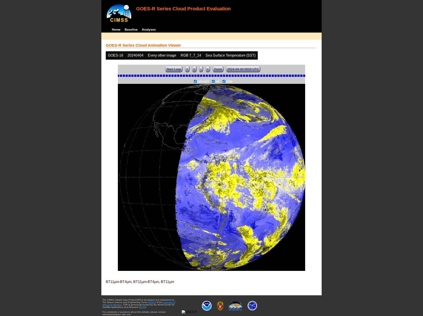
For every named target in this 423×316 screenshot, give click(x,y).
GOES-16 (115, 55)
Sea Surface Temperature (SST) (231, 55)
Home (116, 29)
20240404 (135, 55)
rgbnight (203, 81)
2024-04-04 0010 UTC (243, 69)
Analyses (149, 29)
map (229, 81)
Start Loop (174, 69)
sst (217, 81)
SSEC (152, 302)
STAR (142, 307)
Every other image (162, 55)
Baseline (131, 29)
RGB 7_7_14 (191, 55)
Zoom (218, 69)
